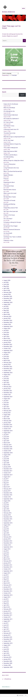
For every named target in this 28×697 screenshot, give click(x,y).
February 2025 (7, 316)
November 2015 (8, 519)
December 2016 (8, 493)
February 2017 (7, 489)
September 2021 (8, 396)
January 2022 (7, 388)
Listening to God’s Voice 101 (11, 129)
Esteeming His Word (9, 182)
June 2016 (6, 505)
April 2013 (6, 581)
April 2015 (6, 533)
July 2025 (6, 306)
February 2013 (7, 585)
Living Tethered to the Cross (11, 168)
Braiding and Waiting (9, 204)
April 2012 (6, 605)
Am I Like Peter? (8, 218)
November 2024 (8, 322)
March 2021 (7, 408)
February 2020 (7, 420)
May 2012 (6, 603)
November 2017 (8, 471)
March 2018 (7, 465)
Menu (23, 8)
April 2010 (6, 653)
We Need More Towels (10, 197)
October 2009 (7, 665)
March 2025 (7, 314)
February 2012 (7, 609)
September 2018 (8, 453)
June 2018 (6, 459)
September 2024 (8, 326)
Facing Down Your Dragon (11, 226)
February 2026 (7, 292)
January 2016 (7, 515)
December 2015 (8, 517)
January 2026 (7, 294)
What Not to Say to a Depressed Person (14, 137)
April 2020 (6, 416)
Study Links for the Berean (11, 104)
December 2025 (8, 296)
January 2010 (7, 659)
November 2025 (8, 298)
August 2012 (7, 597)
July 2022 (6, 376)
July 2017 (6, 479)
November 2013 (8, 567)
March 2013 (7, 583)
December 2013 (8, 565)
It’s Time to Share (8, 122)
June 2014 (6, 553)
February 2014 (7, 561)
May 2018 (6, 461)
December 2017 (8, 469)
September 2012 (8, 595)
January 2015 (7, 539)
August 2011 (7, 621)
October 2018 (7, 451)
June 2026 (6, 284)
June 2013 (6, 577)
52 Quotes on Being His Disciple (12, 222)
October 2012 (7, 593)
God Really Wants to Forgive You (12, 144)
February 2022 (7, 386)
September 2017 (8, 475)
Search (4, 92)
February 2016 (7, 513)
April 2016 (6, 509)
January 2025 (7, 318)
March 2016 (7, 511)
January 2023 (7, 364)
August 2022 (7, 374)
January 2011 (7, 635)
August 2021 (7, 398)
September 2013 (8, 571)
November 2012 (8, 591)
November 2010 (8, 639)
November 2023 (8, 346)
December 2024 (8, 320)
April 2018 (6, 463)
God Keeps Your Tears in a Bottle (12, 237)
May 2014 (6, 555)
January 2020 (7, 422)
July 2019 (6, 434)
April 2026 (6, 288)
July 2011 (6, 623)
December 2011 (8, 613)
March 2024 (7, 338)
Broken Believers (8, 12)
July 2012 (6, 599)
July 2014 (6, 551)
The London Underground (11, 147)
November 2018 (8, 449)
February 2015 (7, 537)
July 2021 (6, 400)
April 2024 (6, 336)
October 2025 (7, 300)
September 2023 (8, 350)
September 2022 (8, 372)
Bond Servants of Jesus (10, 189)
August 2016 (7, 501)
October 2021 (7, 394)
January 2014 (7, 563)
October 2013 (7, 569)
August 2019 (7, 432)
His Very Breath (8, 233)
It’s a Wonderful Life (9, 111)
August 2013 (7, 573)
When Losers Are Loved (10, 193)
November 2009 (8, 663)
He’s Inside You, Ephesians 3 (11, 118)
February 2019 (7, 445)
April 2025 (6, 312)
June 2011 (6, 625)
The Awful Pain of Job (9, 133)
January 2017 (7, 491)
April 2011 (6, 629)
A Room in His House (9, 215)
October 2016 (7, 497)
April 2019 (6, 440)
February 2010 (7, 657)
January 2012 (7, 611)
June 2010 (6, 649)
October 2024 (7, 324)
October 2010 (7, 641)
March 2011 (7, 631)
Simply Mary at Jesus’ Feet (11, 208)
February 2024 (7, 340)
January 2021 (7, 412)
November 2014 (8, 543)
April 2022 (6, 382)
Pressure (6, 178)
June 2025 (6, 308)
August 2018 (7, 455)
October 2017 (7, 473)
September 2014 (8, 547)
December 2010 (8, 637)
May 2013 (6, 579)
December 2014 (8, 541)
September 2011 (8, 619)
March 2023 (7, 360)
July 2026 (6, 282)
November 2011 (8, 615)
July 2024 (6, 330)
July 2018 (6, 457)
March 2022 (7, 384)
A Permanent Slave (9, 186)
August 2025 (7, 304)
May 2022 (6, 380)
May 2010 (6, 651)
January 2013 (7, 587)
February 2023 (7, 362)
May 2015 (6, 531)
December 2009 (8, 661)
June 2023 (6, 356)
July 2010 (6, 647)
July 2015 (6, 527)
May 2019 (6, 438)
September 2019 (8, 430)
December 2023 (8, 344)
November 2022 (8, 368)
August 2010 (7, 645)
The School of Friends (9, 200)
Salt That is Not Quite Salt (11, 211)
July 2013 (6, 575)
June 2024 (6, 332)
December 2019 (8, 424)
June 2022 (6, 378)
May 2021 (6, 404)
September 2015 (8, 523)
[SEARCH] (24, 40)
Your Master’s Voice (9, 126)
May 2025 (6, 310)
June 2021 (6, 402)
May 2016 (6, 507)
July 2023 (6, 354)
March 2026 (7, 290)
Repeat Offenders (8, 175)
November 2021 (8, 392)
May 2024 (6, 334)
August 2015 (7, 525)
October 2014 (7, 545)
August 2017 (7, 477)
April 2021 (6, 406)
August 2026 (7, 280)
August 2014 (7, 549)
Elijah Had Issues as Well (10, 151)
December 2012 (8, 589)
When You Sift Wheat (9, 107)
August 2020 (7, 414)
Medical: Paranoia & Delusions (12, 229)
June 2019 (6, 436)
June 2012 (6, 601)
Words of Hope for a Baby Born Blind (13, 160)
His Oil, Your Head (8, 140)
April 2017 (6, 485)
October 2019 (7, 428)
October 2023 (7, 348)
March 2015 (7, 535)
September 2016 (8, 499)
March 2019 (7, 442)
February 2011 (7, 633)
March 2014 (7, 559)
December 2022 (8, 366)
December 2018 (8, 447)
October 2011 (7, 617)
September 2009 (8, 667)
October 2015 (7, 521)
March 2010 (7, 655)
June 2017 (6, 481)
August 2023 (7, 352)
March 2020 (7, 418)
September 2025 (8, 302)
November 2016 (8, 495)
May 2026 (6, 286)
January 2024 (7, 342)
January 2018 (7, 467)
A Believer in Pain (8, 240)
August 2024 (7, 328)
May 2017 (6, 483)
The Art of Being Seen (9, 164)
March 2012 (7, 607)
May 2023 (6, 358)
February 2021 (7, 410)
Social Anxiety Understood (11, 115)
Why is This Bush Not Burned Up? (13, 171)
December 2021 (8, 390)
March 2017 (7, 487)
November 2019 (8, 426)
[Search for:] (12, 40)
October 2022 (7, 370)
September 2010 (8, 643)
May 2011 (6, 627)
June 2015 (6, 529)
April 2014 (6, 557)
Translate (14, 75)
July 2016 (6, 503)
